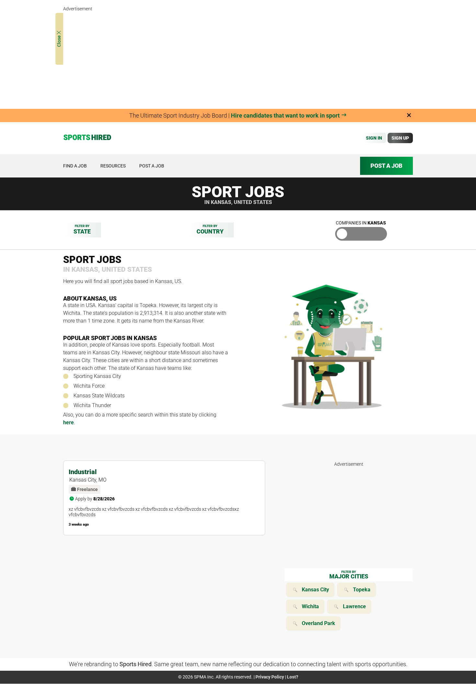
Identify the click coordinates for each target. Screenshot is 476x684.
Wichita (310, 606)
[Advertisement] (238, 58)
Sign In (374, 138)
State (82, 229)
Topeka (361, 590)
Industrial (83, 472)
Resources (113, 165)
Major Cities (348, 575)
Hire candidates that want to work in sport (286, 115)
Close (59, 40)
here (68, 422)
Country (210, 229)
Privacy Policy (269, 676)
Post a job (151, 165)
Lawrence (354, 606)
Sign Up (400, 138)
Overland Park (318, 623)
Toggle (361, 234)
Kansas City (315, 590)
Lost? (292, 676)
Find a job (75, 165)
